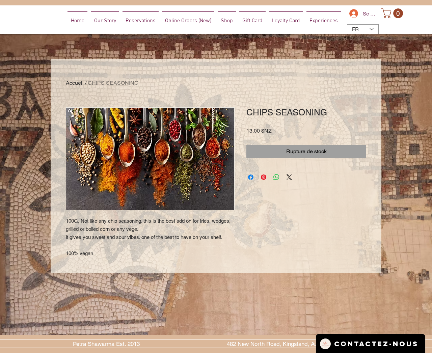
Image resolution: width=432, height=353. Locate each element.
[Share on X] (289, 177)
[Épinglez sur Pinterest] (264, 177)
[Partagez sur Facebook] (251, 177)
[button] (393, 13)
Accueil (75, 83)
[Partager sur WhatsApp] (276, 177)
